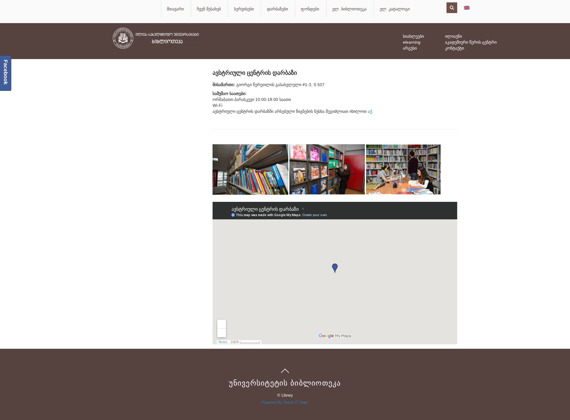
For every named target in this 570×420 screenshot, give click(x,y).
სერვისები (244, 9)
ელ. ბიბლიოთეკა (349, 9)
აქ (370, 111)
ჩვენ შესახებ (209, 9)
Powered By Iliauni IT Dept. (285, 402)
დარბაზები (277, 9)
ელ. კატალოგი (395, 9)
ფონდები (310, 9)
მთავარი (175, 9)
